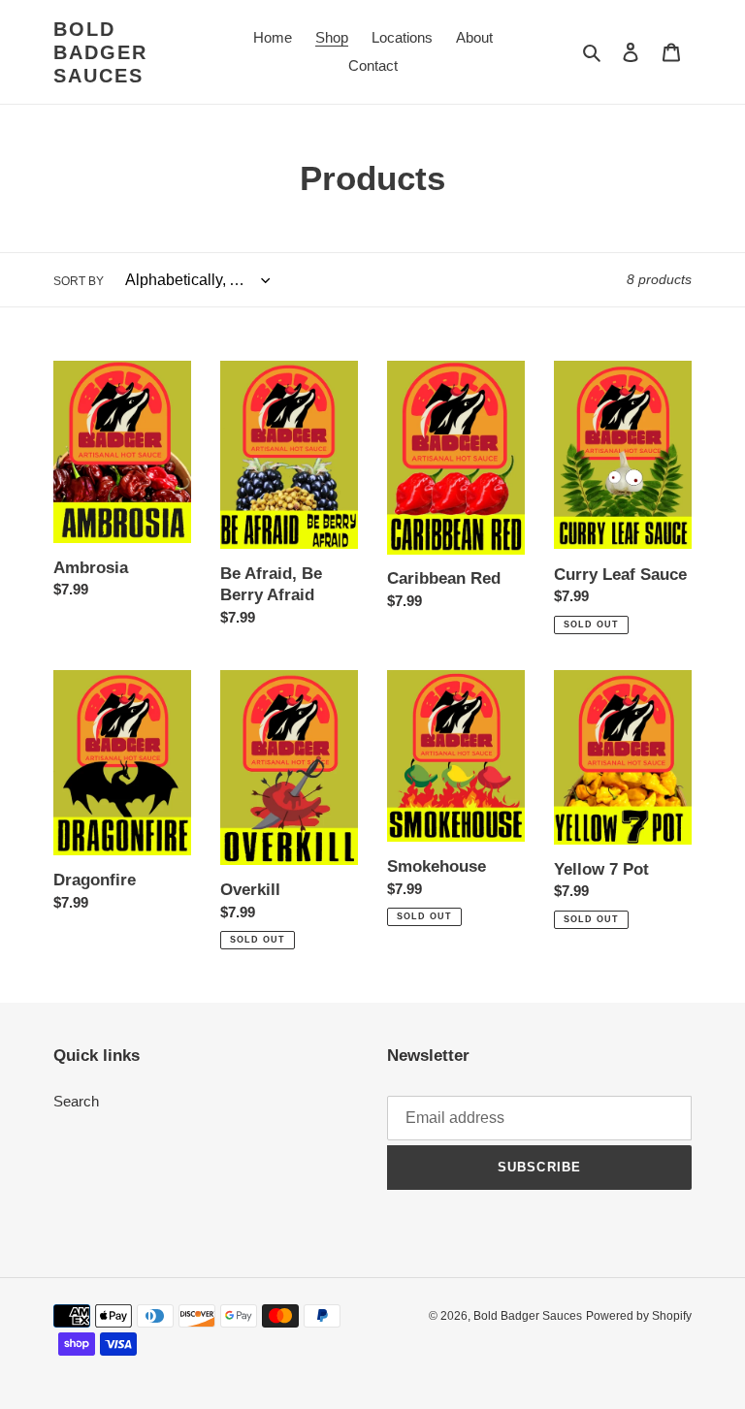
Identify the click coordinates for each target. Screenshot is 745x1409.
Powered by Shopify (639, 1316)
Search (76, 1101)
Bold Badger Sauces (100, 52)
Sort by (78, 281)
